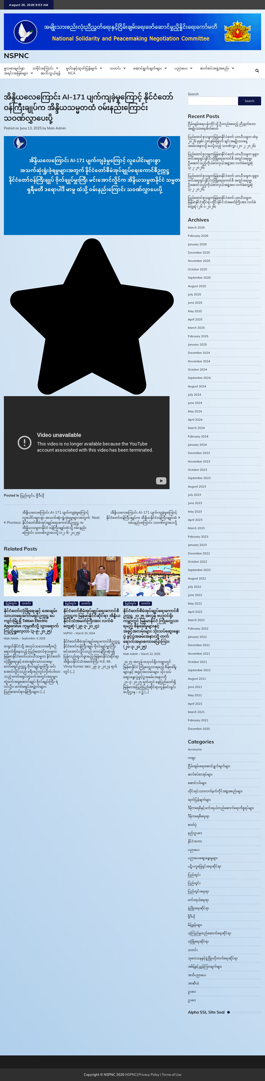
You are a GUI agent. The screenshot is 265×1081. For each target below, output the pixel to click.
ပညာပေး (181, 68)
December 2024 (199, 353)
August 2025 (197, 286)
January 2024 (197, 445)
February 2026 (198, 236)
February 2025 (198, 336)
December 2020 (199, 729)
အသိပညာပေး (197, 975)
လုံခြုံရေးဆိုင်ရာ (198, 941)
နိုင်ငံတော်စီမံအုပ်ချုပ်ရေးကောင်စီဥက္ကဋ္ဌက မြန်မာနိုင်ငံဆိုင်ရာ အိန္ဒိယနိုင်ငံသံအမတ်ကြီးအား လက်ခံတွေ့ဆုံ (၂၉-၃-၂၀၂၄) (91, 618)
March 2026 (196, 227)
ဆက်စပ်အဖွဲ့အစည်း (214, 68)
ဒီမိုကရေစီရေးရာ (198, 816)
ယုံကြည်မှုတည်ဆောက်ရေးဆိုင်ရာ (209, 933)
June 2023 (195, 503)
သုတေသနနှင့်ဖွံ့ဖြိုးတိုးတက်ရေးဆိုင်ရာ (213, 958)
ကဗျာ (191, 758)
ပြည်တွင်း (27, 495)
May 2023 (195, 511)
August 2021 (197, 678)
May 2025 (195, 311)
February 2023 (198, 536)
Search (193, 94)
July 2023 (194, 495)
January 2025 (197, 344)
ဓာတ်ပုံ (192, 825)
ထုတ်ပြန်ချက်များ (199, 800)
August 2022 (197, 578)
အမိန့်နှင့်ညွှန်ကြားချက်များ (205, 966)
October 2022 (197, 561)
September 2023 (199, 478)
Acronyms (195, 749)
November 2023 (199, 461)
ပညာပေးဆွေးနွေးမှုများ (203, 858)
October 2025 (197, 269)
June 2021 (195, 687)
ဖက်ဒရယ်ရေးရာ (198, 900)
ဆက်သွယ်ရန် (50, 73)
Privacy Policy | (150, 1074)
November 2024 (199, 361)
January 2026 (197, 244)
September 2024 (199, 378)
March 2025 (196, 328)
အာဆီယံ (193, 983)
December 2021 (199, 645)
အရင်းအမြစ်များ (16, 73)
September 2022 (199, 570)
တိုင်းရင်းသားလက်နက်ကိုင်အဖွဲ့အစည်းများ (215, 791)
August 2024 (197, 386)
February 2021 (198, 720)
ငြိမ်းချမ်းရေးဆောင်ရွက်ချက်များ (209, 766)
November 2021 (199, 653)
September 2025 (199, 277)
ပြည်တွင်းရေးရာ (198, 891)
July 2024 (194, 394)
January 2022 (197, 637)
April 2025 (195, 319)
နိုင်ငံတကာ (195, 841)
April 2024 (195, 419)
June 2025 (195, 302)
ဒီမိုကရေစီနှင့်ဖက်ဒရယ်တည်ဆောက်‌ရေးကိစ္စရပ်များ (221, 808)
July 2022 (194, 587)
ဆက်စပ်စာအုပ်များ (200, 774)
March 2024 (196, 428)
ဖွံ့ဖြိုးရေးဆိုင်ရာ (198, 908)
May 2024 (195, 411)
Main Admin (56, 128)
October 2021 (197, 662)
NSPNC (16, 55)
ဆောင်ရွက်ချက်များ (147, 68)
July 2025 (194, 294)
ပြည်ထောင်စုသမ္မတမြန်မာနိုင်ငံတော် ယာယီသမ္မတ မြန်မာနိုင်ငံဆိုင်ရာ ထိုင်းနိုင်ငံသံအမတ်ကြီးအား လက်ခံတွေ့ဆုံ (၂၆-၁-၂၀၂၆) (222, 202)
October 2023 (197, 470)
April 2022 (195, 612)
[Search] (257, 71)
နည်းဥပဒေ (195, 833)
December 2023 (199, 453)
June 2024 (195, 403)
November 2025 (199, 261)
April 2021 (195, 704)
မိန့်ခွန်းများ (195, 925)
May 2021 (195, 695)
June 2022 (195, 595)
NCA (72, 73)
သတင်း (115, 68)
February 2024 (198, 436)
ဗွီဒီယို (40, 495)
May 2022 (195, 603)
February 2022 (198, 628)
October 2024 (197, 369)
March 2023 (196, 528)
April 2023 (195, 520)
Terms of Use (171, 1074)
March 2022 (196, 620)
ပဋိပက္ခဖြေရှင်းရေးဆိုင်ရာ (204, 866)
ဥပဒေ (192, 991)
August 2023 (197, 486)
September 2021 (199, 670)
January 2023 (197, 545)
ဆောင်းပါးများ (197, 783)
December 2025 (199, 252)
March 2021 (196, 712)
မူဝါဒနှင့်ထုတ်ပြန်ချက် (81, 68)
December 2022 (199, 553)
